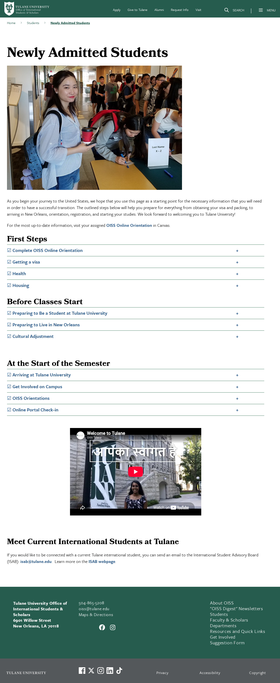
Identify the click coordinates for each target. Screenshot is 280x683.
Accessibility (210, 672)
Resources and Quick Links (237, 631)
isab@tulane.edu (36, 561)
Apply (117, 9)
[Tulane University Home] (37, 672)
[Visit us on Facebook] (82, 670)
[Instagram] (113, 627)
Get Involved (222, 637)
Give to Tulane (137, 9)
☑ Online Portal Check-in (32, 409)
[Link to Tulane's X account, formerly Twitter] (91, 670)
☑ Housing (18, 285)
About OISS (222, 602)
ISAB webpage (102, 561)
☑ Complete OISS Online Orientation (45, 250)
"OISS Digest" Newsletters (236, 608)
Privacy (162, 672)
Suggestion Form (227, 642)
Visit (198, 9)
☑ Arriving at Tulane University (39, 374)
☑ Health (16, 273)
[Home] (27, 9)
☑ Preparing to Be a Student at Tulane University (57, 313)
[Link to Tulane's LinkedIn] (110, 670)
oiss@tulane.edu (94, 608)
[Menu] (260, 10)
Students (219, 614)
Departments (223, 625)
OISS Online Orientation (129, 225)
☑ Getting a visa (23, 262)
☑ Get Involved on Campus (34, 386)
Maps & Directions (96, 614)
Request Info (180, 9)
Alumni (159, 9)
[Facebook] (102, 627)
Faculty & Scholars (229, 620)
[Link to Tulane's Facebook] (100, 670)
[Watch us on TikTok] (119, 670)
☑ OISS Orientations (28, 398)
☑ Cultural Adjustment (30, 336)
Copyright (257, 672)
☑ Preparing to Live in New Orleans (43, 324)
